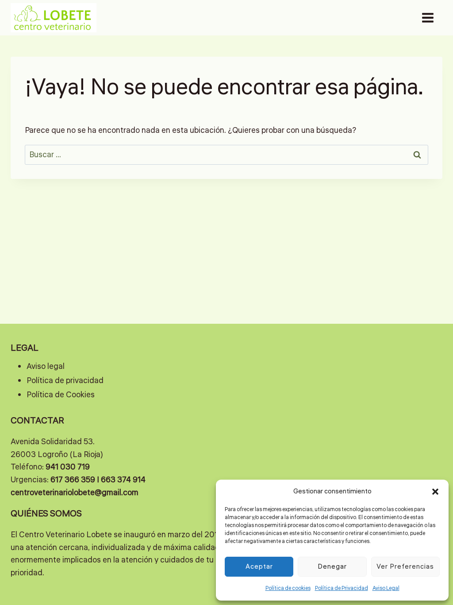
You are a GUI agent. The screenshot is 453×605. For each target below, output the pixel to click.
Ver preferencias (405, 566)
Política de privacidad (65, 380)
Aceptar (259, 566)
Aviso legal (46, 366)
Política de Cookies (61, 394)
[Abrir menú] (427, 17)
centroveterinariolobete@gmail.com (74, 492)
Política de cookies (288, 588)
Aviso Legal (385, 588)
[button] (435, 491)
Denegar (332, 566)
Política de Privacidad (341, 588)
